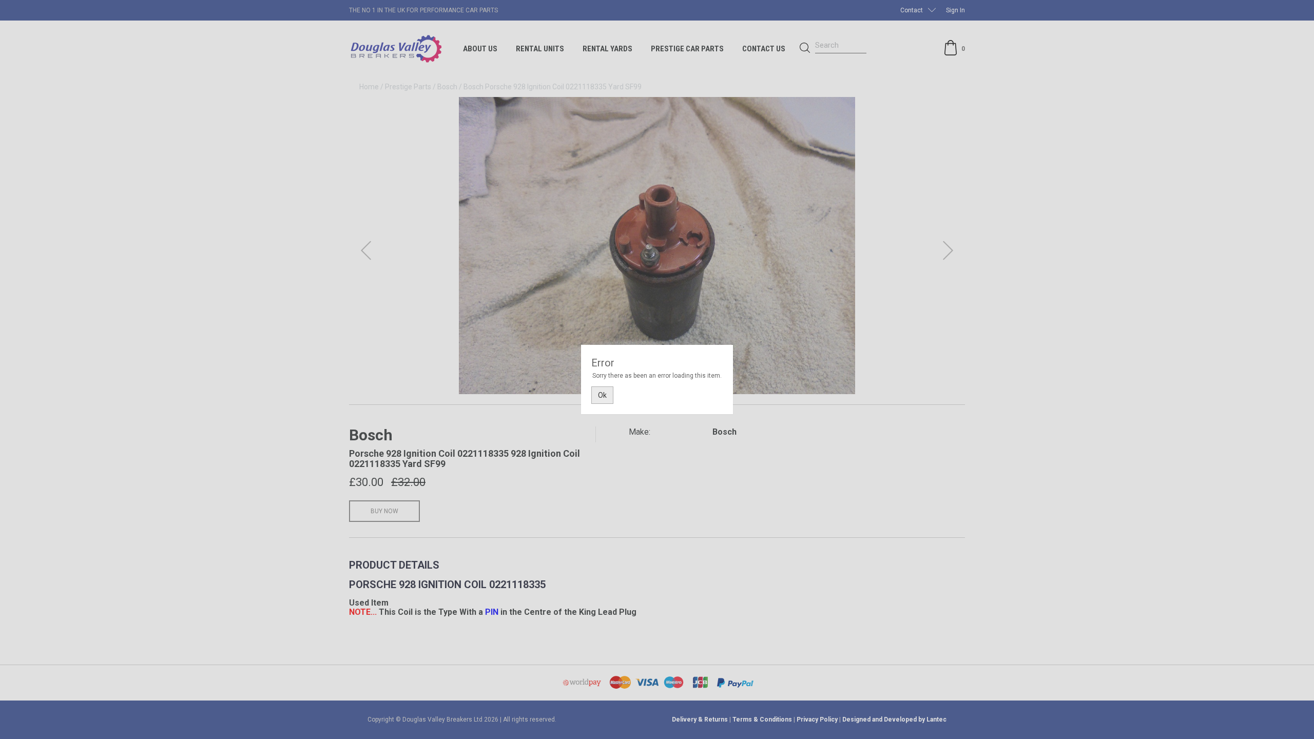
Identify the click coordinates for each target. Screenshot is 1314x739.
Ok (602, 395)
